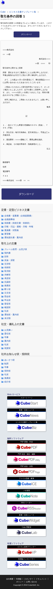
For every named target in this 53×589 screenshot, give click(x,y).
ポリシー (19, 582)
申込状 (7, 300)
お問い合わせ (31, 582)
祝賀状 (7, 348)
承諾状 (7, 278)
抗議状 (7, 282)
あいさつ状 (9, 360)
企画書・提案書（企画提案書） (18, 216)
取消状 (7, 271)
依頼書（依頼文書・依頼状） (17, 223)
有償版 (18, 579)
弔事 (6, 337)
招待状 (7, 371)
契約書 (7, 253)
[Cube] (3, 3)
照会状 (7, 296)
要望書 (7, 234)
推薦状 (7, 285)
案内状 (7, 341)
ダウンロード (26, 34)
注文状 (7, 293)
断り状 (7, 289)
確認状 (7, 307)
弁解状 (7, 275)
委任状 (7, 334)
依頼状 (7, 267)
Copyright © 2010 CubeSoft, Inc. (26, 585)
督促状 (7, 304)
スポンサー (28, 579)
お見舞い (8, 330)
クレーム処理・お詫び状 (15, 249)
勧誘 (6, 363)
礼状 (6, 311)
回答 (6, 256)
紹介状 (7, 382)
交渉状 (7, 264)
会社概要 (9, 579)
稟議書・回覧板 (11, 230)
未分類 (7, 318)
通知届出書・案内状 (13, 237)
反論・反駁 (9, 260)
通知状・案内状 (11, 314)
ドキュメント (41, 579)
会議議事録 (9, 219)
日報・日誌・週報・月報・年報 (18, 226)
